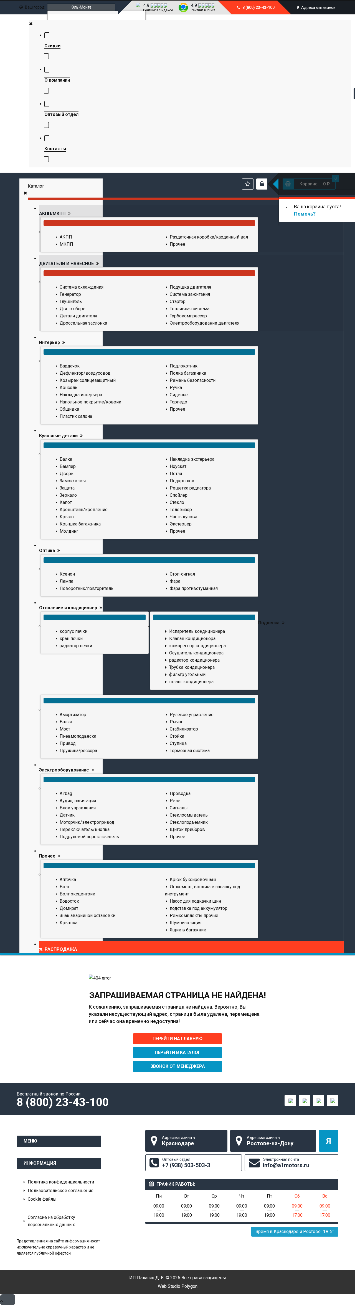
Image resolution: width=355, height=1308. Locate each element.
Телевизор (181, 509)
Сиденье (179, 394)
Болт (65, 886)
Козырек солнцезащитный (88, 380)
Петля (176, 473)
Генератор (70, 294)
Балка (66, 459)
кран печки (71, 638)
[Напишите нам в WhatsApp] (318, 1100)
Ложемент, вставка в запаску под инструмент (202, 890)
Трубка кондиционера (192, 667)
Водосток (69, 901)
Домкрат (69, 908)
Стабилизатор (184, 729)
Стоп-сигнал (182, 574)
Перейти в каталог (178, 1052)
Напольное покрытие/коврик (90, 402)
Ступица (178, 743)
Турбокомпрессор (188, 315)
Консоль (68, 387)
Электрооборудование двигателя (204, 323)
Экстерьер (181, 524)
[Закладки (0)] (247, 184)
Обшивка (69, 409)
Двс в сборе (72, 308)
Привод (68, 743)
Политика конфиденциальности (61, 1182)
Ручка (176, 387)
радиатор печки (76, 645)
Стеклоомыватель (189, 815)
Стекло (177, 502)
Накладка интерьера (81, 394)
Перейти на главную (177, 1038)
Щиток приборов (187, 829)
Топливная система (189, 308)
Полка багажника (188, 373)
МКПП (66, 244)
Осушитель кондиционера (196, 653)
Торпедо (178, 402)
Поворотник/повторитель (86, 588)
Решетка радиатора (190, 488)
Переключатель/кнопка (85, 829)
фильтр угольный (187, 674)
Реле (175, 800)
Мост (65, 729)
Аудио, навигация (78, 800)
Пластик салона (76, 416)
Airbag (66, 793)
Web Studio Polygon (177, 1286)
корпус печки (73, 631)
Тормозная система (190, 750)
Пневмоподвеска (78, 736)
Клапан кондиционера (192, 638)
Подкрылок (182, 480)
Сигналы (179, 807)
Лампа (66, 581)
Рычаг (176, 721)
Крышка (68, 922)
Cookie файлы (42, 1199)
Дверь (66, 473)
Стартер (178, 301)
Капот (66, 502)
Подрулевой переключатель (89, 836)
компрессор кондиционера (197, 645)
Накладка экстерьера (192, 459)
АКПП (66, 237)
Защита (67, 488)
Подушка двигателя (190, 287)
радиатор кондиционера (194, 660)
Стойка (177, 736)
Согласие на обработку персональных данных (51, 1221)
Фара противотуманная (194, 588)
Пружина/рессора (78, 750)
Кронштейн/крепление (84, 509)
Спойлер (178, 495)
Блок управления (78, 807)
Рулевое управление (192, 714)
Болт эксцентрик (77, 894)
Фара (175, 581)
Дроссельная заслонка (83, 323)
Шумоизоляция (185, 922)
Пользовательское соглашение (60, 1190)
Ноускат (178, 466)
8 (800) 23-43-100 (258, 7)
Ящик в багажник (188, 930)
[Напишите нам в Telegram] (304, 1100)
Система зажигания (190, 294)
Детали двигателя (78, 315)
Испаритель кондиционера (197, 631)
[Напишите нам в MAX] (290, 1100)
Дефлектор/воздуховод (85, 373)
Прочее (177, 244)
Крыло (67, 516)
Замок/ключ (73, 480)
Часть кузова (183, 516)
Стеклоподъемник (189, 822)
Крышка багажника (80, 524)
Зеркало (68, 495)
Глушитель (71, 301)
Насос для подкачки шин (195, 901)
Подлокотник (183, 366)
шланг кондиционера (191, 681)
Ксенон (67, 574)
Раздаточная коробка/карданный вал (209, 237)
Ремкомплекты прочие (194, 915)
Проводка (180, 793)
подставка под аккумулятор (198, 908)
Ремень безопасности (192, 380)
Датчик (67, 815)
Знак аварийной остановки (87, 915)
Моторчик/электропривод (87, 822)
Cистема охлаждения (81, 287)
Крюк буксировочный (193, 879)
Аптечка (68, 879)
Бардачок (70, 366)
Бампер (68, 466)
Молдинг (69, 531)
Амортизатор (73, 714)
